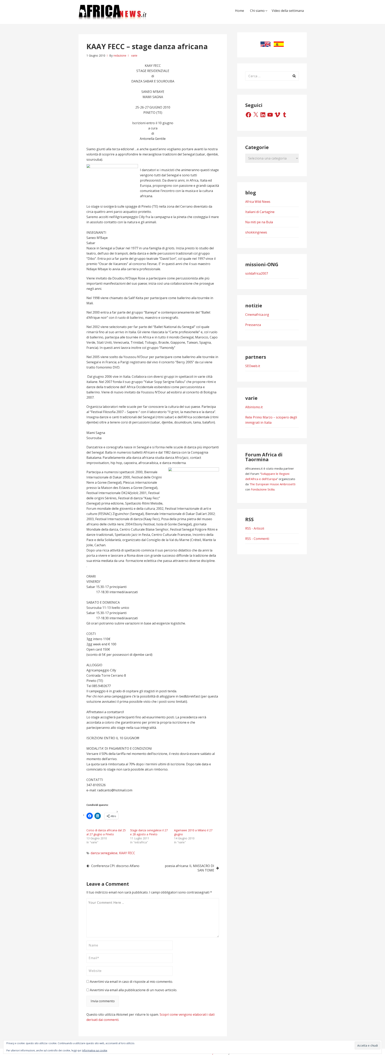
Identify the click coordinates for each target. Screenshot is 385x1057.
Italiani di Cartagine (260, 212)
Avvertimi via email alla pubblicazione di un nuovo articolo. (133, 990)
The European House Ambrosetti (272, 484)
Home (239, 10)
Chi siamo (257, 10)
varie (134, 55)
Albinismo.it (254, 407)
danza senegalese (104, 853)
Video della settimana (288, 10)
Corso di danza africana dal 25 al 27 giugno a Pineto (106, 832)
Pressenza (253, 325)
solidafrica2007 (256, 273)
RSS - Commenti (257, 538)
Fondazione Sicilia (263, 489)
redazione (119, 55)
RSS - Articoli (254, 528)
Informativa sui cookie (94, 1050)
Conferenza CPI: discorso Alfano (115, 866)
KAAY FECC (127, 853)
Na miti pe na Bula (259, 222)
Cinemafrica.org (257, 314)
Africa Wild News (257, 201)
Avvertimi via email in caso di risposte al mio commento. (131, 981)
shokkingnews (256, 232)
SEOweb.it (252, 366)
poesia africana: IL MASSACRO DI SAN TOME (189, 868)
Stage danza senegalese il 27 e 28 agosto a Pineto (149, 832)
